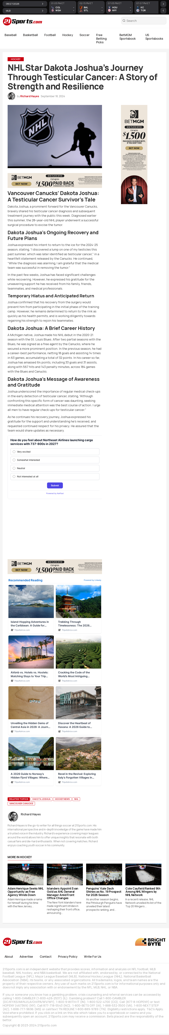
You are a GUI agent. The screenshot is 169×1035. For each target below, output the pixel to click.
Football (50, 35)
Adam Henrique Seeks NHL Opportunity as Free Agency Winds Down (25, 891)
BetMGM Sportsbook (127, 36)
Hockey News (62, 798)
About (9, 956)
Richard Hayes (29, 96)
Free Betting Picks (101, 38)
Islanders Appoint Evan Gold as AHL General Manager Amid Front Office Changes (62, 893)
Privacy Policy (68, 956)
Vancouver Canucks (21, 803)
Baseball (11, 35)
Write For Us (92, 956)
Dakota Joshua (42, 798)
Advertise (26, 956)
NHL (76, 798)
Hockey (67, 35)
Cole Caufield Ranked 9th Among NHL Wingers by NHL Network (142, 891)
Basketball (30, 35)
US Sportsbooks (154, 36)
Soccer (85, 35)
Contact (45, 956)
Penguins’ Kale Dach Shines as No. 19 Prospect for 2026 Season (103, 891)
